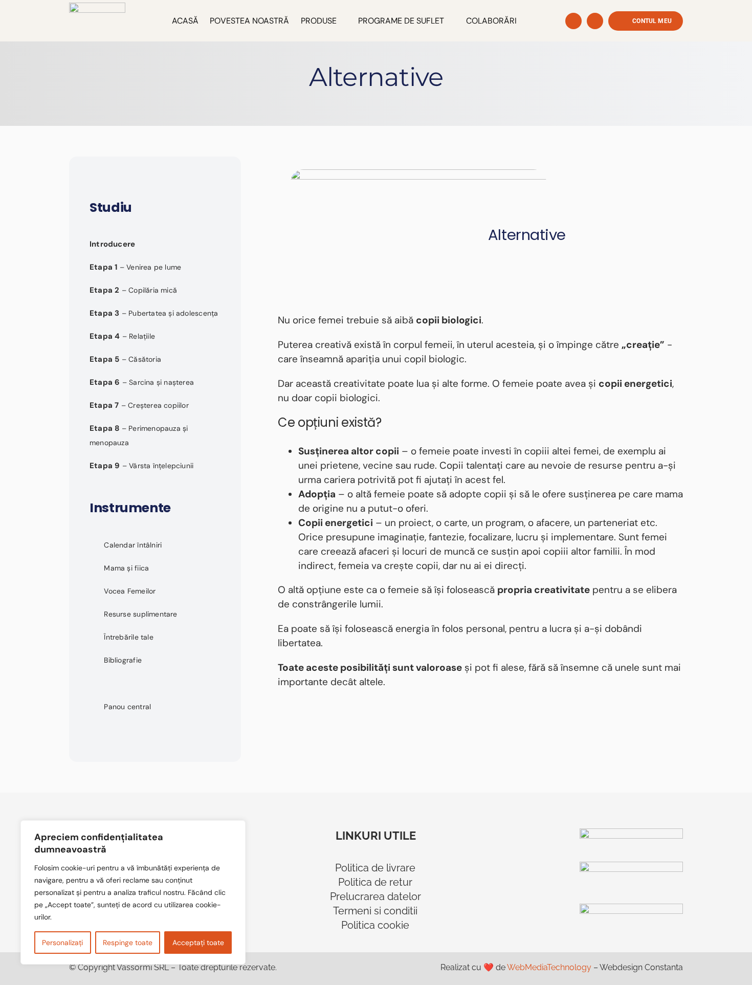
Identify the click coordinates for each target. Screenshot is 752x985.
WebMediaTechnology (549, 967)
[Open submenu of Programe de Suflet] (449, 21)
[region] (133, 892)
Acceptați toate (198, 942)
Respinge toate (127, 942)
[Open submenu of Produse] (342, 21)
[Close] (235, 829)
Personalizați (62, 942)
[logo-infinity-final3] (97, 7)
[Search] (573, 21)
